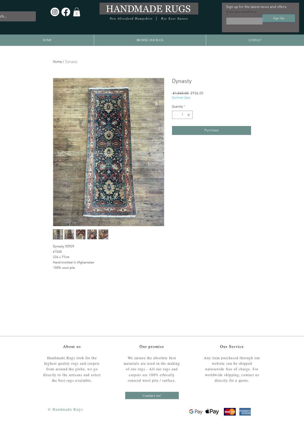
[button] (76, 12)
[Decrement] (175, 115)
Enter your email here (241, 12)
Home (57, 62)
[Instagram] (55, 12)
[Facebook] (65, 12)
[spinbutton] (182, 115)
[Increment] (189, 115)
